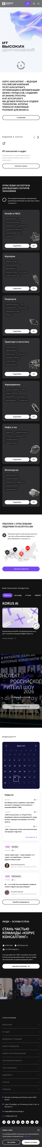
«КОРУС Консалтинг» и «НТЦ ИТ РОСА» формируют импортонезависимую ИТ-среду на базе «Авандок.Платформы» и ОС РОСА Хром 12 (21, 818)
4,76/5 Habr (9, 945)
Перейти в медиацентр (21, 902)
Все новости (30, 837)
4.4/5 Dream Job (22, 945)
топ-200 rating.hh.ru (12, 949)
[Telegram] (4, 1122)
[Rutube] (8, 1122)
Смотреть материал (19, 706)
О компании (21, 118)
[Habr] (18, 1122)
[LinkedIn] (27, 1122)
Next (38, 137)
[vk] (22, 1122)
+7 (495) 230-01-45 (11, 1116)
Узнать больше (7, 638)
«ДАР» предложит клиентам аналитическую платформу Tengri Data (21, 830)
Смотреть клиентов (21, 569)
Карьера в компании (19, 966)
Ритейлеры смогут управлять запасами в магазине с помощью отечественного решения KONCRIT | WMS (19, 805)
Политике (26, 1136)
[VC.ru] (32, 1122)
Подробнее (17, 246)
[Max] (36, 1122)
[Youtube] (13, 1122)
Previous (34, 137)
